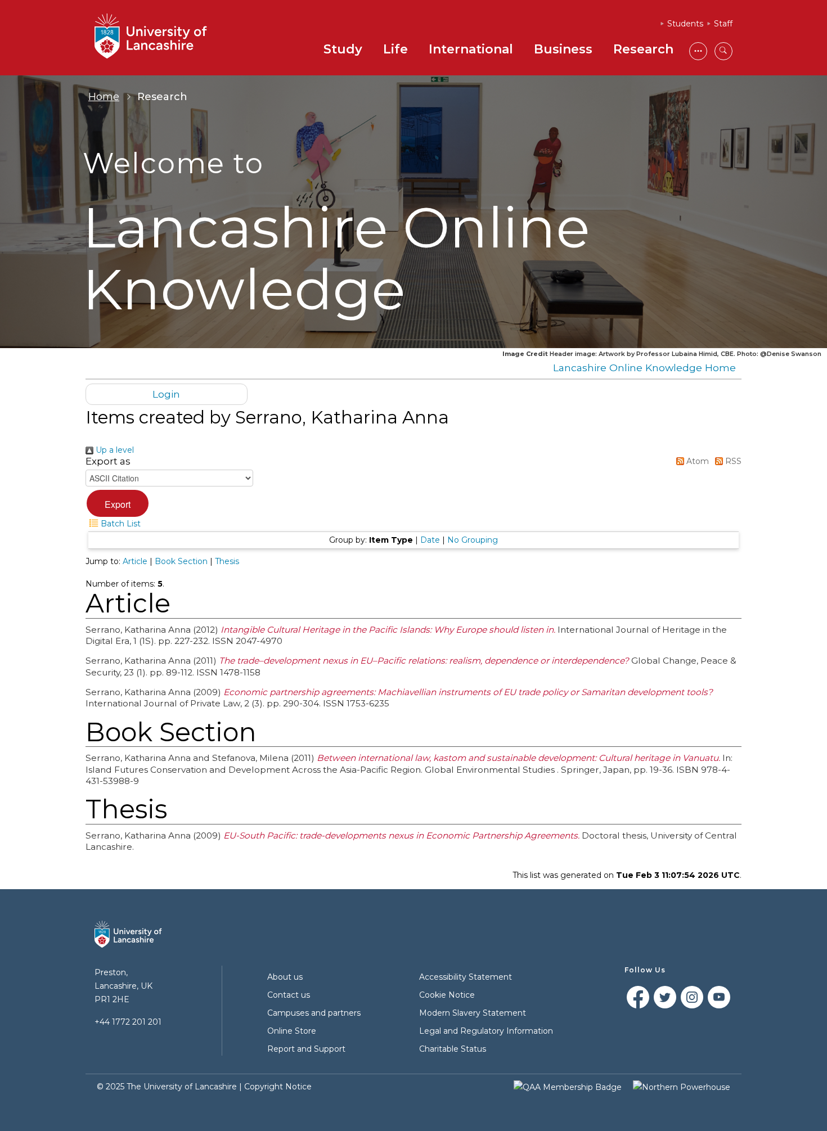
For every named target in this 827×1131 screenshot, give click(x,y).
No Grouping (472, 540)
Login (166, 394)
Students (685, 24)
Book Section (181, 561)
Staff (723, 24)
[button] (118, 503)
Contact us (288, 995)
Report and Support (306, 1049)
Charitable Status (452, 1049)
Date (430, 540)
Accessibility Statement (465, 977)
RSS (732, 461)
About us (285, 977)
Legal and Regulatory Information (486, 1031)
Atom (696, 461)
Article (135, 561)
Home (103, 97)
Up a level (113, 450)
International (471, 49)
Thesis (227, 561)
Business (563, 49)
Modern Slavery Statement (472, 1013)
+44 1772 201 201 (128, 1022)
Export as (108, 461)
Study (342, 49)
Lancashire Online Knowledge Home (644, 367)
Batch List (119, 524)
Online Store (291, 1031)
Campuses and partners (314, 1013)
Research (643, 49)
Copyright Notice (278, 1087)
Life (395, 49)
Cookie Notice (447, 995)
